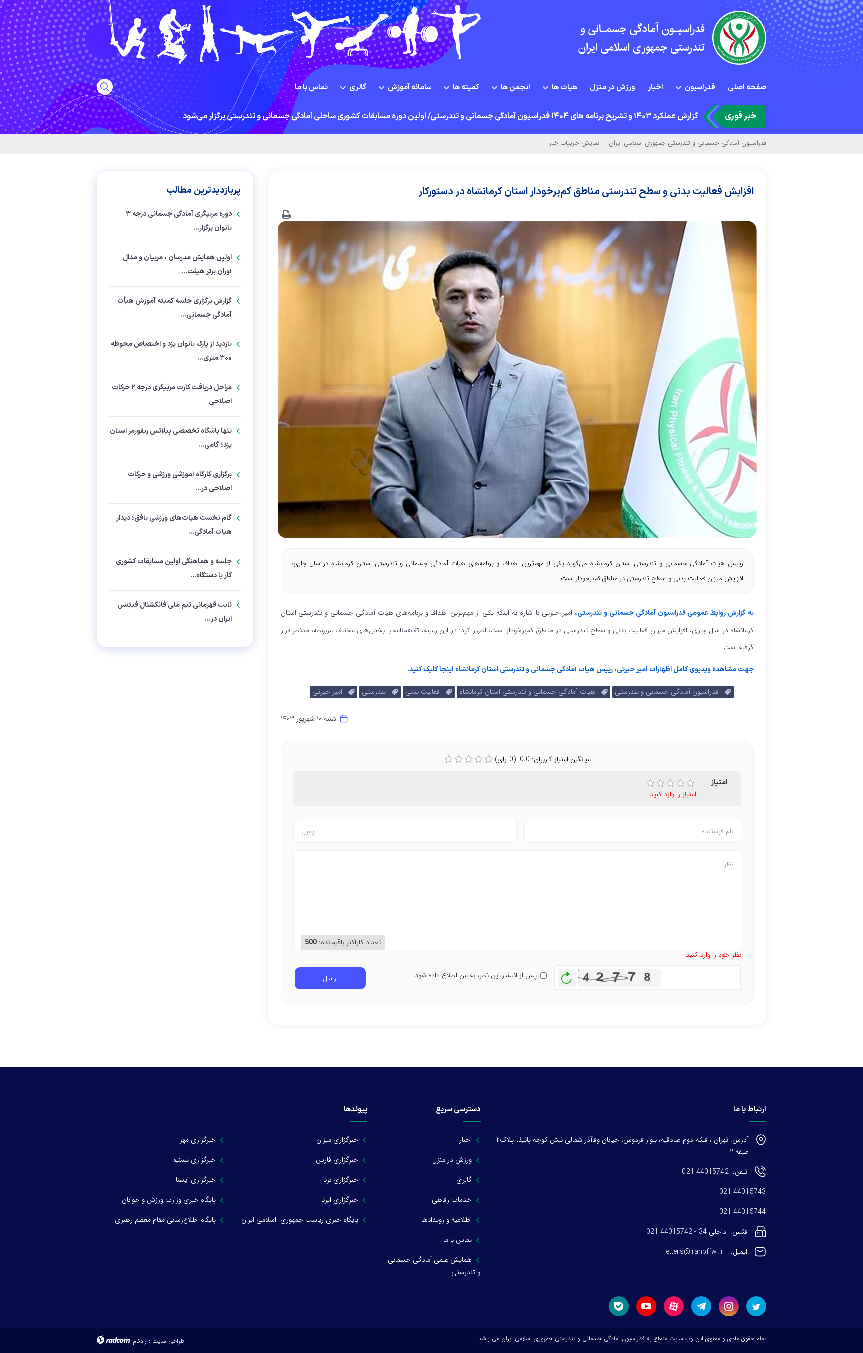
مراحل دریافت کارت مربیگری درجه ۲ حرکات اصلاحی (172, 394)
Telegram (701, 1306)
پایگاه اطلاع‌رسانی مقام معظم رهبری (165, 1219)
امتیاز (719, 782)
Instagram (729, 1306)
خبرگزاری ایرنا (339, 1199)
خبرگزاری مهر (198, 1139)
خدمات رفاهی (452, 1199)
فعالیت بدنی (425, 691)
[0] (448, 759)
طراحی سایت (168, 1341)
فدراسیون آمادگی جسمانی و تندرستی (670, 691)
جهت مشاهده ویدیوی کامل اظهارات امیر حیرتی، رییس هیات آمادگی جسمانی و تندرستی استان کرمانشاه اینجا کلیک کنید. (580, 669)
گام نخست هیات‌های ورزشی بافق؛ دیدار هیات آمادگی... (174, 525)
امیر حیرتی (330, 691)
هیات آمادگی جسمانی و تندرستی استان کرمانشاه (530, 691)
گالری (464, 1179)
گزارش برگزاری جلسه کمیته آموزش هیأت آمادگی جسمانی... (174, 308)
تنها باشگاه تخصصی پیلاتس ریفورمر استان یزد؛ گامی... (171, 438)
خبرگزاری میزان (337, 1139)
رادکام (140, 1341)
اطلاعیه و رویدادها (446, 1219)
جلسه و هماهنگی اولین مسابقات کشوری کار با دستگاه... (174, 568)
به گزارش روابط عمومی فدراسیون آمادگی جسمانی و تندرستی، (664, 613)
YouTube (646, 1306)
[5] (690, 783)
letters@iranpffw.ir (705, 1251)
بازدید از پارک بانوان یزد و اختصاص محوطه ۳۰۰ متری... (171, 351)
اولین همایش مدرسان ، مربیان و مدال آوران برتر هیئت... (177, 264)
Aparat (674, 1306)
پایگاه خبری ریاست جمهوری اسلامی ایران (299, 1219)
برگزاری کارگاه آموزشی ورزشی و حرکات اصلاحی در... (180, 481)
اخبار (465, 1139)
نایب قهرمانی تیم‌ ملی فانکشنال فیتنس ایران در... (174, 612)
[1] (650, 783)
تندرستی (377, 691)
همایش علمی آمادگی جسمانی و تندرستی (434, 1266)
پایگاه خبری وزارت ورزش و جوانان (169, 1199)
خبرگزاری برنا (340, 1179)
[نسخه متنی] (286, 215)
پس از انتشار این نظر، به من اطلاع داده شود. (475, 975)
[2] (660, 783)
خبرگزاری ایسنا (196, 1179)
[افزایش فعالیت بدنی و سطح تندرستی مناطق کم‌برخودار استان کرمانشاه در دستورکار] (517, 378)
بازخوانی (567, 975)
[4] (680, 783)
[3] (670, 783)
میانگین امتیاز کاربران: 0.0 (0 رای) (543, 759)
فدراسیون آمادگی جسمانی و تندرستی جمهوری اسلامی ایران (687, 143)
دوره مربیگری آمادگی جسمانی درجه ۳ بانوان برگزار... (179, 221)
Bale (619, 1306)
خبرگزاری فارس (337, 1159)
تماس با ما (457, 1239)
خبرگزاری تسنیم (194, 1159)
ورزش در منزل (452, 1159)
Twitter (756, 1306)
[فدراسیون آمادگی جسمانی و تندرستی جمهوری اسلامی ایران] (659, 38)
